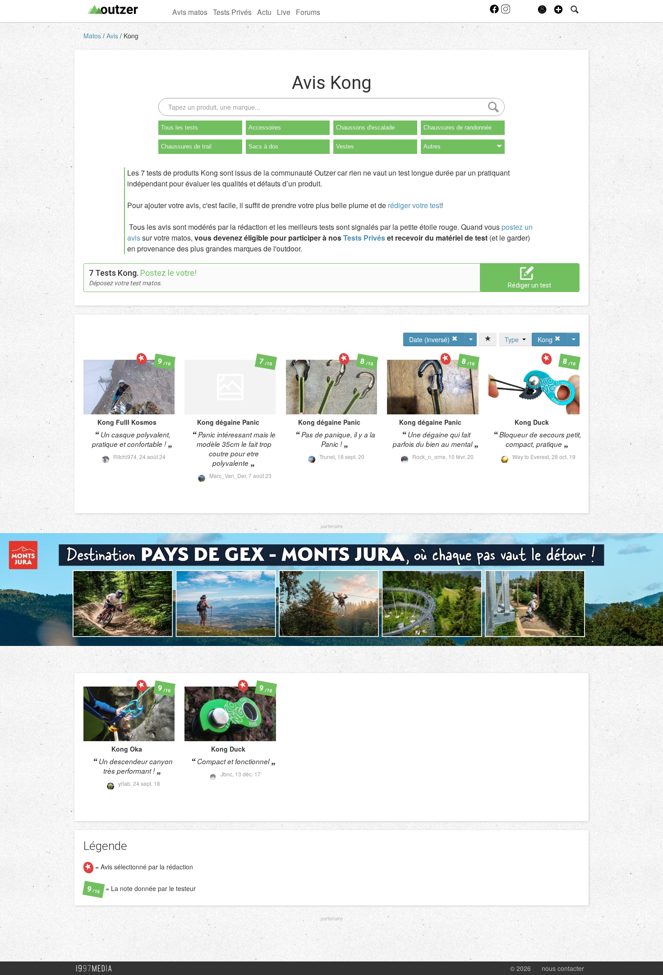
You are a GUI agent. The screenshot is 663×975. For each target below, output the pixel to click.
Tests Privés (232, 12)
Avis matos (189, 12)
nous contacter (563, 968)
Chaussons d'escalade (365, 127)
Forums (308, 12)
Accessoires (265, 127)
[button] (558, 9)
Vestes (345, 146)
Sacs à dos (263, 146)
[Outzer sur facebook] (495, 11)
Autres (432, 146)
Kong (131, 35)
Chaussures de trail (186, 146)
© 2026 (520, 968)
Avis (113, 35)
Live (283, 12)
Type (513, 339)
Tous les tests (179, 127)
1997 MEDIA (96, 968)
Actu (264, 12)
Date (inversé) (430, 339)
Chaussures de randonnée (458, 127)
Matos (93, 35)
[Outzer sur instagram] (506, 11)
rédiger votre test (414, 205)
